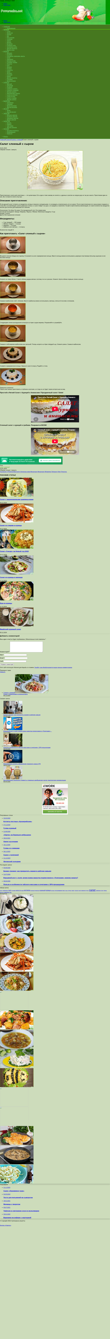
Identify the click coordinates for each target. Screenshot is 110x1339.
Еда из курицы (6, 603)
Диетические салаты (13, 93)
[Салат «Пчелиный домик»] (17, 1086)
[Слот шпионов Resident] (14, 1125)
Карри (9, 76)
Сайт (1, 661)
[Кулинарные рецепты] (11, 18)
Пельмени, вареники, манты (16, 56)
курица (48, 890)
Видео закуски (11, 119)
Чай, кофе (10, 126)
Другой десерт (11, 112)
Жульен (9, 73)
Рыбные (9, 54)
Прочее (6, 129)
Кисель (9, 123)
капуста (18, 890)
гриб (9, 890)
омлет (73, 890)
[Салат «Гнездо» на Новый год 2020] (17, 548)
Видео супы (10, 50)
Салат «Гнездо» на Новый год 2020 (14, 551)
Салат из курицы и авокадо (11, 577)
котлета (27, 890)
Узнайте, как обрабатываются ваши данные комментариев (53, 667)
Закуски (6, 113)
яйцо (10, 892)
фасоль (2, 892)
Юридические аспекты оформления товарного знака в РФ (22, 764)
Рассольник (10, 37)
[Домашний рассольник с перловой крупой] (17, 1048)
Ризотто (9, 64)
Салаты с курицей (12, 90)
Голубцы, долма (12, 62)
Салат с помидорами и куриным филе (15, 694)
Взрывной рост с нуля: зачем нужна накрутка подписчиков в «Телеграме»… (27, 731)
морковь (53, 890)
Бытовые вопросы (13, 130)
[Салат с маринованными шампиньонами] (17, 496)
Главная (2, 139)
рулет (87, 890)
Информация (11, 28)
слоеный (7, 467)
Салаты (6, 82)
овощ (66, 890)
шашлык (6, 892)
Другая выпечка (12, 107)
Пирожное (10, 102)
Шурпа (9, 42)
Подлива (10, 79)
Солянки (9, 39)
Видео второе (11, 81)
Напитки (6, 121)
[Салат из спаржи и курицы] (17, 522)
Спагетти (10, 70)
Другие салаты (11, 99)
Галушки (9, 74)
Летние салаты (11, 92)
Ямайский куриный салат (10, 629)
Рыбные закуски (12, 116)
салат (2, 467)
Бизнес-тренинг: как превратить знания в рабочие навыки (21, 715)
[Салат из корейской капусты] (17, 1183)
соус (102, 890)
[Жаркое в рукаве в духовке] (17, 1029)
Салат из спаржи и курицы (11, 525)
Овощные (10, 59)
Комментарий (5, 652)
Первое (6, 30)
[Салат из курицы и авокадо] (17, 574)
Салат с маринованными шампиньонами (16, 499)
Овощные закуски (12, 118)
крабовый (33, 890)
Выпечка (6, 101)
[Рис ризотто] (17, 1164)
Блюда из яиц (11, 61)
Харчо (9, 40)
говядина (5, 890)
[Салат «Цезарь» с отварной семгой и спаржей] (14, 1009)
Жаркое (9, 67)
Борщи (9, 34)
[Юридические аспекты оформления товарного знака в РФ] (12, 762)
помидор (83, 890)
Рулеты (9, 68)
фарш (105, 890)
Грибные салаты (12, 88)
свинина (98, 890)
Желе (8, 110)
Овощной (10, 85)
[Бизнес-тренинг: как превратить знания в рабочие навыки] (12, 713)
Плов (8, 57)
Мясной (9, 84)
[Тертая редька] (17, 913)
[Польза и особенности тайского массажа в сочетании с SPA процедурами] (12, 746)
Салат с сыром (11, 98)
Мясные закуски (12, 115)
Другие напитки (12, 127)
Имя (2, 655)
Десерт (6, 109)
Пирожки (10, 104)
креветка (37, 890)
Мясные (9, 53)
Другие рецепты (12, 48)
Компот (9, 124)
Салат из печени (12, 95)
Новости (9, 133)
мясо (63, 890)
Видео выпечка (12, 105)
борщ (1, 890)
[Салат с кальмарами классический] (17, 1067)
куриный (42, 890)
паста (76, 890)
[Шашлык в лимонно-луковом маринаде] (17, 932)
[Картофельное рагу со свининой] (17, 951)
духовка (13, 890)
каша (22, 890)
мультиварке (58, 890)
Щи (8, 36)
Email (2, 658)
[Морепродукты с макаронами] (17, 990)
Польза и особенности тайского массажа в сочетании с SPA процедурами (26, 747)
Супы (8, 31)
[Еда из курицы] (17, 600)
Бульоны (10, 44)
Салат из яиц (11, 96)
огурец (69, 890)
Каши (8, 71)
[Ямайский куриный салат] (17, 626)
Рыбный (9, 87)
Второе (6, 51)
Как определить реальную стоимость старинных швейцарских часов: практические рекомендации (34, 780)
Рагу (8, 65)
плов (79, 890)
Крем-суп (10, 33)
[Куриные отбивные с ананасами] (17, 1144)
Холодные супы (12, 47)
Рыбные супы (11, 45)
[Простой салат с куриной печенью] (14, 1106)
